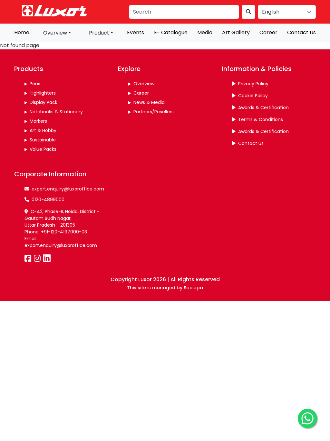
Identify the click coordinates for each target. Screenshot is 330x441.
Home (21, 32)
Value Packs (43, 149)
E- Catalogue (171, 32)
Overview (143, 83)
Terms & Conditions (260, 119)
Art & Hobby (43, 130)
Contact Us (301, 32)
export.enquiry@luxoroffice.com (68, 189)
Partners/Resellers (153, 111)
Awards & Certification (263, 107)
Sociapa (193, 288)
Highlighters (43, 93)
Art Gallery (236, 32)
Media (204, 32)
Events (135, 32)
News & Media (149, 102)
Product (99, 32)
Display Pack (43, 102)
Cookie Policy (253, 95)
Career (268, 32)
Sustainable (43, 140)
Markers (38, 121)
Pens (35, 83)
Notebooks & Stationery (56, 111)
